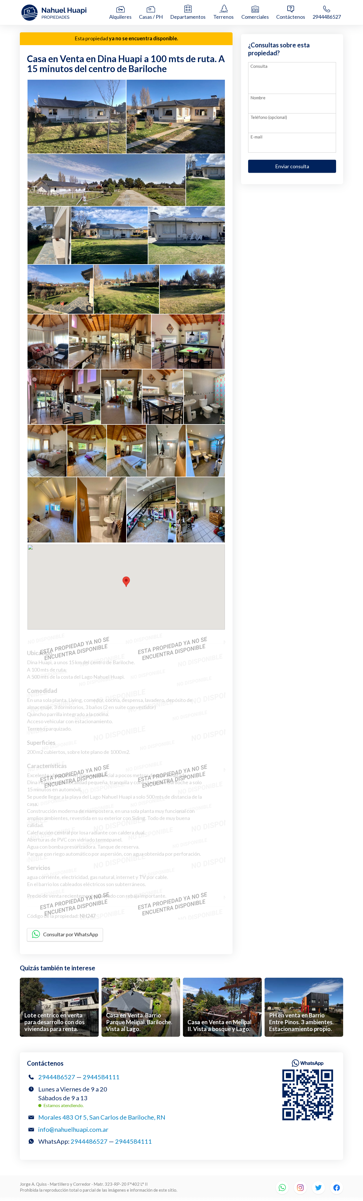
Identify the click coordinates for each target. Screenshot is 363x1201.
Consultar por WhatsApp (70, 934)
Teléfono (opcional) (268, 117)
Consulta (258, 66)
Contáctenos (290, 17)
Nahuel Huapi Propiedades (63, 12)
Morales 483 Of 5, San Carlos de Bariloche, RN (101, 1117)
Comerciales (255, 17)
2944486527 (327, 17)
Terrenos (223, 17)
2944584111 (101, 1077)
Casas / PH (151, 17)
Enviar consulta (292, 166)
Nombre (257, 97)
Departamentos (188, 17)
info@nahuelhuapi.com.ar (73, 1129)
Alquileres (120, 17)
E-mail (256, 136)
